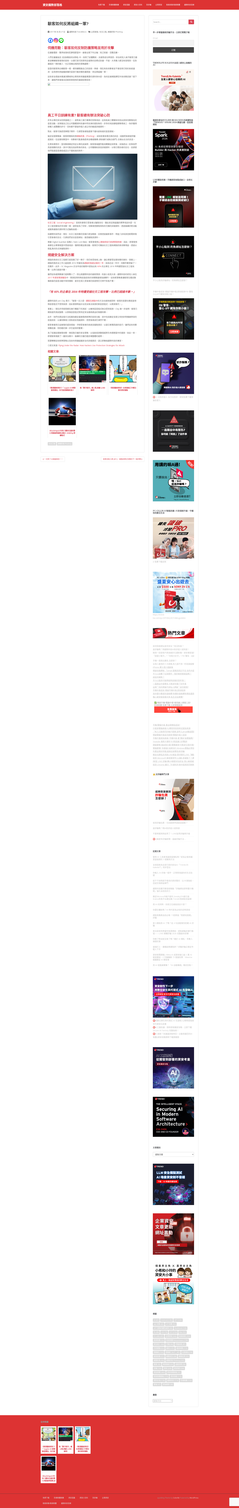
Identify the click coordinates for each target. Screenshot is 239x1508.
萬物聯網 (168, 1364)
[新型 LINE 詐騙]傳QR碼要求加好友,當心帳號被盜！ (175, 761)
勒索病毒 (184, 1336)
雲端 (157, 1384)
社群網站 (187, 1352)
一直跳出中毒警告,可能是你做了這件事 (169, 683)
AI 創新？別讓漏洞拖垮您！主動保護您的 (172, 1033)
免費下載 (101, 5)
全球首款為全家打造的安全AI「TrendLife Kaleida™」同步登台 (170, 866)
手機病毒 (180, 1344)
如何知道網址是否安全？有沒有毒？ (168, 646)
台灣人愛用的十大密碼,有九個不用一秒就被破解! (173, 664)
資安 (168, 1368)
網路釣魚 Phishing (115, 32)
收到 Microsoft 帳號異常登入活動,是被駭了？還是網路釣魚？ (179, 758)
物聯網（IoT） (173, 1352)
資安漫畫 (126, 5)
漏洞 (170, 1348)
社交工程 (103, 32)
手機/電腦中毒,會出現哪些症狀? (166, 725)
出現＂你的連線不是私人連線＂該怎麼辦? (171, 687)
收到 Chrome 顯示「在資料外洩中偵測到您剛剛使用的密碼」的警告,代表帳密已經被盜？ (191, 764)
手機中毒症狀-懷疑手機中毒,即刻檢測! (169, 690)
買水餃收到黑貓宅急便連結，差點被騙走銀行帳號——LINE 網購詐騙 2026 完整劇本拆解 (173, 932)
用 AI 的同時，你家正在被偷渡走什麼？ (170, 904)
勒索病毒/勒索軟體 (173, 5)
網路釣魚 (159, 1360)
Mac (182, 1332)
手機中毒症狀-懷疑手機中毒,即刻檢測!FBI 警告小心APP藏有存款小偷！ (173, 292)
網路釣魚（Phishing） (86, 136)
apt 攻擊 (158, 1324)
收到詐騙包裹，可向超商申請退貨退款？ (170, 822)
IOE (164, 1332)
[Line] (61, 40)
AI (156, 1320)
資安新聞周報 (173, 1372)
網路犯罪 (184, 1356)
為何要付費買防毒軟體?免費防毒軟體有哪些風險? (174, 693)
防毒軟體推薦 (114, 5)
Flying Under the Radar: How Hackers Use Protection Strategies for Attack (91, 345)
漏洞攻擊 (181, 1348)
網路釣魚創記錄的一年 (94, 263)
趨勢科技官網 (189, 5)
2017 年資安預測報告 (57, 277)
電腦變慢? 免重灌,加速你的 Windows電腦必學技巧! (175, 748)
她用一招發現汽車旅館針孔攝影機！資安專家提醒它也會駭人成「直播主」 (185, 652)
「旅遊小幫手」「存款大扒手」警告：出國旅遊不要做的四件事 (182, 656)
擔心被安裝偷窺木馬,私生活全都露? (168, 697)
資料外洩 (159, 1380)
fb (156, 1332)
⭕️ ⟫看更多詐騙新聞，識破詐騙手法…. (169, 839)
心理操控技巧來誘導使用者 (110, 242)
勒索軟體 (159, 1340)
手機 (169, 1344)
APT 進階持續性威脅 (163, 1328)
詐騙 (157, 1368)
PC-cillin (158, 1336)
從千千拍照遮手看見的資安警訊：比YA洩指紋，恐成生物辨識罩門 (173, 881)
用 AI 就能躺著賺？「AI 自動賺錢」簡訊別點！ (173, 965)
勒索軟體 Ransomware (177, 1340)
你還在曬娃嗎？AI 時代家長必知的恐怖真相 (171, 909)
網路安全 (171, 1356)
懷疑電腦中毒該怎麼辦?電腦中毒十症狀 (170, 734)
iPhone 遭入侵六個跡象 (163, 667)
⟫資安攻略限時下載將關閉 (168, 1037)
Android (166, 1320)
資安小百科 (138, 5)
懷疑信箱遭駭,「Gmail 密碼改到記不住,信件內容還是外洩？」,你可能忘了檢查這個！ (189, 670)
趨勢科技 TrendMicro (77, 32)
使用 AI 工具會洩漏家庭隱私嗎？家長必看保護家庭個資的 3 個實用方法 (173, 858)
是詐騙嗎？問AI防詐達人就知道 (166, 828)
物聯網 (158, 1352)
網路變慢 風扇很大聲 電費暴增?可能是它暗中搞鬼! (174, 744)
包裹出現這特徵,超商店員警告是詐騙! (169, 751)
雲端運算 (168, 1384)
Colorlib (176, 1498)
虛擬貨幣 (180, 1364)
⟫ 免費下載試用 (159, 561)
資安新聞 (159, 1372)
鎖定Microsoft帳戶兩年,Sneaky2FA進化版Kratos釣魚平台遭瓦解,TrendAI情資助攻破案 (172, 897)
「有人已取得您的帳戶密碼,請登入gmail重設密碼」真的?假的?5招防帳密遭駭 (186, 731)
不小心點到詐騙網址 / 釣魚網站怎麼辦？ (170, 280)
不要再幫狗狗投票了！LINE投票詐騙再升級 (171, 833)
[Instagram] (55, 40)
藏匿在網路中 (92, 300)
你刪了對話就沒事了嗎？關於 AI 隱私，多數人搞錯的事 (173, 940)
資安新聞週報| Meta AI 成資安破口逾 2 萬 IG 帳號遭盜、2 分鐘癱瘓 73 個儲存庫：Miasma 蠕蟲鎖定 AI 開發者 (172, 957)
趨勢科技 (172, 1380)
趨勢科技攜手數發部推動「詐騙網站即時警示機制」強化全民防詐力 (173, 889)
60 (98, 266)
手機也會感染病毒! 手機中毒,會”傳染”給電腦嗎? (173, 738)
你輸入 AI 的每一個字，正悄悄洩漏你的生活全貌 (173, 873)
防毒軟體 (186, 1380)
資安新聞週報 (161, 1376)
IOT (173, 1332)
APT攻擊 (171, 1324)
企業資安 (158, 5)
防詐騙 (148, 5)
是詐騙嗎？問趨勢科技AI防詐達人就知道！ (171, 649)
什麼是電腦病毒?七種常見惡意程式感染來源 (171, 728)
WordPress (194, 1498)
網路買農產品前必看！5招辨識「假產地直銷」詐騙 (173, 916)
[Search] (191, 22)
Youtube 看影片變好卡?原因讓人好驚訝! (170, 741)
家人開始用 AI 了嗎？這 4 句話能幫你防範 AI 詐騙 (173, 924)
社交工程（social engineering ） (62, 222)
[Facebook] (50, 40)
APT (178, 1320)
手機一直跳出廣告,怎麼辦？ (165, 660)
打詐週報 (159, 1348)
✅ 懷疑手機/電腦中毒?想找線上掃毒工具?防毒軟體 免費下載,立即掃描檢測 (172, 703)
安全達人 (159, 1344)
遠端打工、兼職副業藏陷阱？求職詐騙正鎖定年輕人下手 (173, 948)
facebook (180, 1328)
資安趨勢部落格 (52, 5)
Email (155, 38)
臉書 (157, 1364)
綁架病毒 (159, 1356)
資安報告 (179, 1368)
